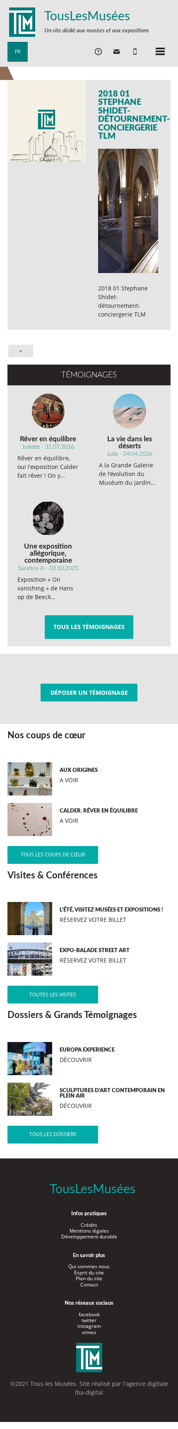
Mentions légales (89, 1230)
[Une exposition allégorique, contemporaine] (48, 518)
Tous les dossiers (53, 1134)
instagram (89, 1326)
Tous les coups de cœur (53, 854)
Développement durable (89, 1236)
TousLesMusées (87, 16)
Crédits (89, 1224)
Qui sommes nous (89, 1266)
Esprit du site (89, 1272)
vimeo (89, 1332)
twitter (89, 1320)
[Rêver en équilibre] (48, 411)
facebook (89, 1314)
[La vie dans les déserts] (130, 411)
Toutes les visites (52, 994)
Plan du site (89, 1278)
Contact (89, 1284)
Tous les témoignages (89, 627)
